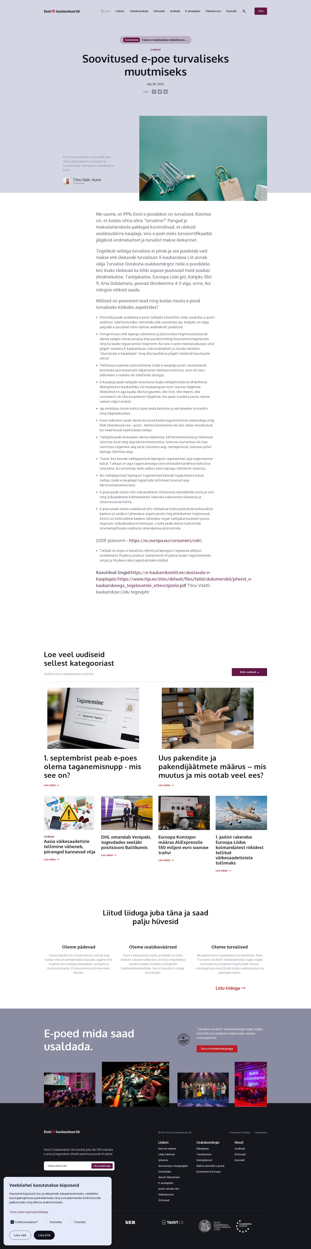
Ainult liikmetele (169, 1177)
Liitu (260, 11)
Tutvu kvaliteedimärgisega (217, 1048)
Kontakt (240, 1160)
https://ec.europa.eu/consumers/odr (164, 540)
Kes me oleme (167, 1148)
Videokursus (166, 1194)
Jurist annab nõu (168, 1188)
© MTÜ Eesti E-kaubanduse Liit (174, 1132)
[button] (105, 11)
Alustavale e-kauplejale (173, 1165)
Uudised (240, 1148)
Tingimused (260, 1132)
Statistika (164, 1171)
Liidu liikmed (166, 1154)
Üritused (163, 1200)
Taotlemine (204, 1154)
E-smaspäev (165, 1183)
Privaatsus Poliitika (240, 1132)
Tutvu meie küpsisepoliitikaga (28, 1212)
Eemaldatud (204, 1160)
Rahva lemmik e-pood (210, 1165)
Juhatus (163, 1160)
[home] (62, 11)
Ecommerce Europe (209, 1171)
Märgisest (203, 1148)
